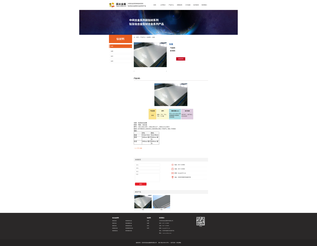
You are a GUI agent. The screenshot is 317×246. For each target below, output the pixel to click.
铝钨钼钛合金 (128, 230)
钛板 (112, 46)
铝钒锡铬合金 (128, 223)
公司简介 (163, 2)
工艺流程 (187, 2)
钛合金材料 (115, 218)
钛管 (112, 61)
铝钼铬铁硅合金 (129, 228)
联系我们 (204, 2)
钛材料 (149, 37)
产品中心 (171, 2)
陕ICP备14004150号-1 (163, 242)
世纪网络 (178, 242)
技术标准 (196, 2)
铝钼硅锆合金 (128, 225)
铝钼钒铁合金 (128, 220)
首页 (154, 2)
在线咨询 (180, 59)
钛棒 (112, 51)
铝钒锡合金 (115, 230)
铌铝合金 (114, 225)
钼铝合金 (114, 223)
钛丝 (112, 56)
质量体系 (179, 2)
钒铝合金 (114, 220)
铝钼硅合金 (115, 228)
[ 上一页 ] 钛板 (138, 148)
